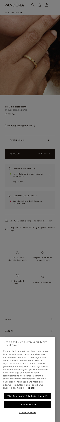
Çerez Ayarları (27, 412)
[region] (27, 379)
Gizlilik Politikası (26, 388)
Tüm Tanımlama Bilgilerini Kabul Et (27, 396)
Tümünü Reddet (27, 404)
